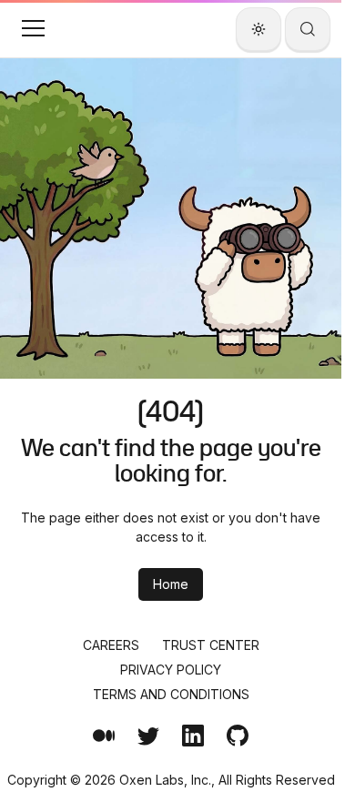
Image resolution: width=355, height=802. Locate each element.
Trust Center (210, 645)
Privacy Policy (170, 669)
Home (170, 584)
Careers (111, 645)
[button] (33, 28)
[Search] (307, 29)
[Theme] (258, 29)
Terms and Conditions (171, 694)
